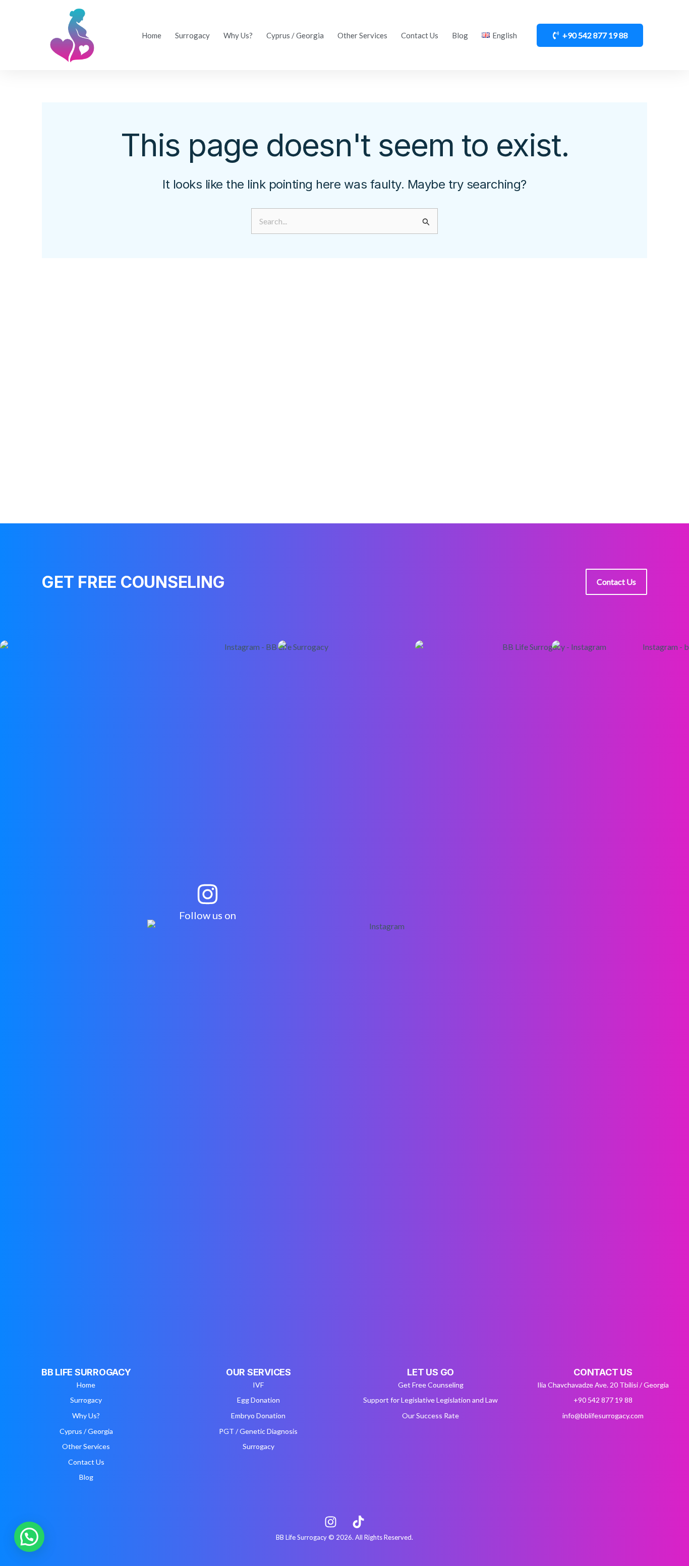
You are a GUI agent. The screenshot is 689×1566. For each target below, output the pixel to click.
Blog (460, 35)
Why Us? (238, 35)
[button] (29, 1537)
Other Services (362, 35)
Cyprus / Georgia (295, 35)
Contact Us (419, 35)
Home (151, 35)
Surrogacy (192, 35)
